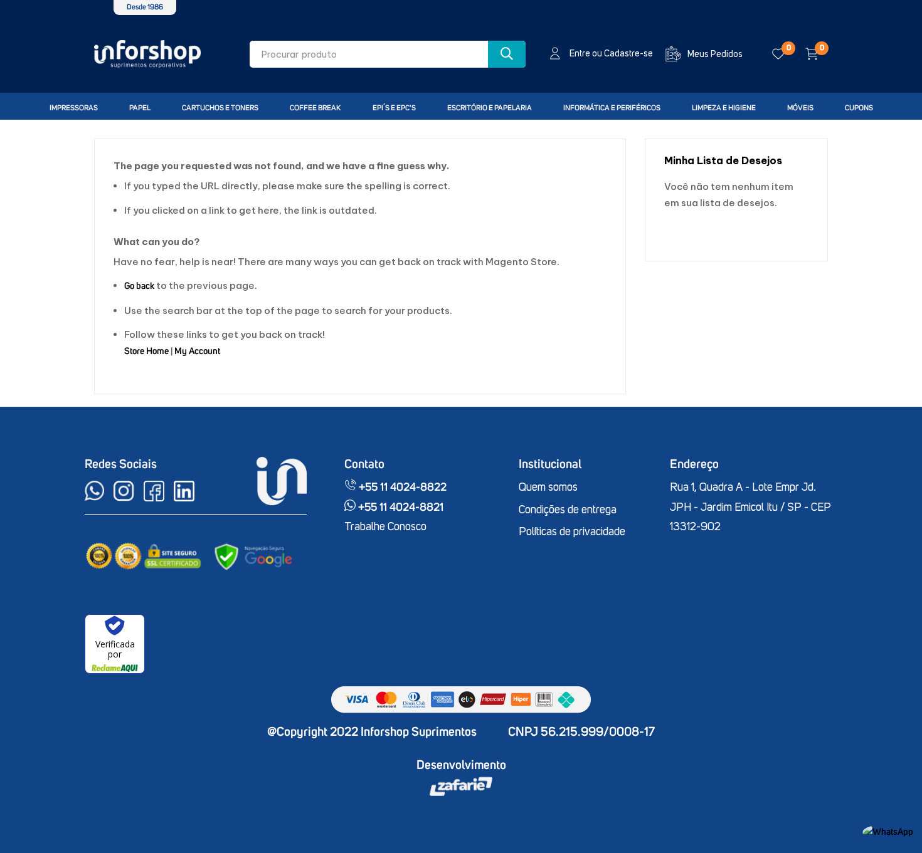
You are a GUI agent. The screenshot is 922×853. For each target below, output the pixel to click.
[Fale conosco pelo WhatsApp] (887, 832)
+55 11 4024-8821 (399, 507)
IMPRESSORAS (74, 108)
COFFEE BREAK (315, 108)
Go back (139, 286)
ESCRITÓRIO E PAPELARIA (489, 108)
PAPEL (140, 108)
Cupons (859, 108)
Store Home (146, 351)
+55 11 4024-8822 (401, 487)
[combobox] (388, 54)
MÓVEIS (800, 108)
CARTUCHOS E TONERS (220, 108)
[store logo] (147, 54)
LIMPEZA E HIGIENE (724, 108)
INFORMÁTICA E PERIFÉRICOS (611, 108)
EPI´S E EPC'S (394, 108)
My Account (197, 351)
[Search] (507, 54)
